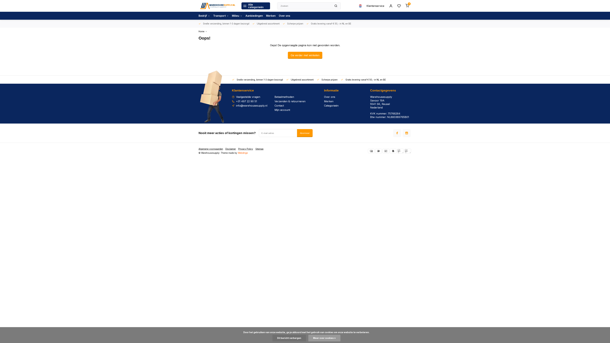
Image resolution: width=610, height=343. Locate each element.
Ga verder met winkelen (305, 55)
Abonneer (305, 133)
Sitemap (259, 149)
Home (201, 31)
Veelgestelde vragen (248, 96)
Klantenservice (375, 5)
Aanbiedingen (254, 15)
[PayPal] (400, 151)
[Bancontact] (386, 151)
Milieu (235, 15)
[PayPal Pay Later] (407, 151)
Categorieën (331, 105)
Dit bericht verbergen (289, 338)
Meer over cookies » (324, 338)
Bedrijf (203, 15)
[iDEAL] (378, 151)
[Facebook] (397, 133)
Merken (271, 15)
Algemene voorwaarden (211, 149)
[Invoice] (393, 151)
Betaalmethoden (284, 96)
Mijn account (282, 109)
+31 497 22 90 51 (246, 101)
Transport (219, 15)
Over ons (284, 15)
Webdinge (243, 153)
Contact (279, 105)
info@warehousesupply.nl (251, 105)
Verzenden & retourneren (289, 101)
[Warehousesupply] (218, 6)
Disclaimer (230, 149)
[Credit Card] (371, 151)
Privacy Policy (245, 149)
